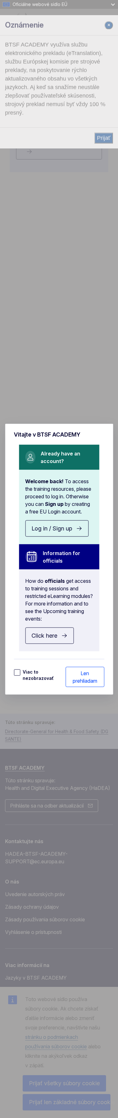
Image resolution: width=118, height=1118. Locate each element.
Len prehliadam (85, 677)
